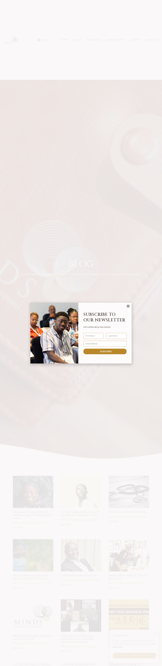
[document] (81, 333)
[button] (128, 306)
